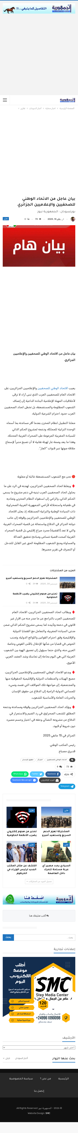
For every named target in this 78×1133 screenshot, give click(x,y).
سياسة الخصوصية (21, 1079)
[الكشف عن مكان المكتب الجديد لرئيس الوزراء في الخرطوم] (22, 851)
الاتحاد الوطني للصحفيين (53, 388)
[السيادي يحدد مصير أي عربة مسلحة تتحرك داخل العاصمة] (56, 851)
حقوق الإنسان (27, 760)
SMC (48, 1113)
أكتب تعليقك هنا (37, 915)
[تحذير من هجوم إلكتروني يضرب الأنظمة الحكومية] (67, 598)
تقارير (6, 219)
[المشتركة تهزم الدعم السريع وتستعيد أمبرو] (67, 582)
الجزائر (40, 760)
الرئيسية (63, 1079)
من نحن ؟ (45, 1079)
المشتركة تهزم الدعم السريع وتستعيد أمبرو (31, 578)
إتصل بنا (39, 1091)
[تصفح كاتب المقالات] (73, 219)
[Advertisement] (39, 54)
